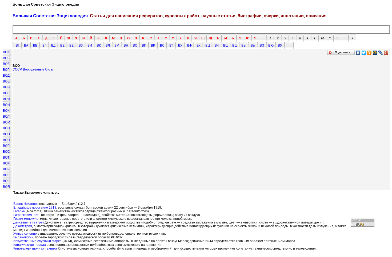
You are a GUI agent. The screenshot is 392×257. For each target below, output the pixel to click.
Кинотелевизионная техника (35, 248)
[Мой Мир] (375, 52)
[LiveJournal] (380, 52)
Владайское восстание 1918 (34, 207)
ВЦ (207, 45)
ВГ (44, 45)
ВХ (199, 45)
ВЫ (243, 45)
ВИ (89, 45)
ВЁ (71, 45)
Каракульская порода (29, 245)
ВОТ (6, 157)
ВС (162, 45)
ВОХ (6, 163)
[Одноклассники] (369, 52)
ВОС (6, 152)
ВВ (35, 45)
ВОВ (6, 64)
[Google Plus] (386, 52)
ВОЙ (6, 105)
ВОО (6, 134)
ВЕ (62, 45)
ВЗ (81, 45)
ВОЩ (6, 181)
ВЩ (234, 45)
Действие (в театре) (28, 222)
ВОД (6, 75)
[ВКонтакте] (358, 52)
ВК (99, 45)
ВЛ (108, 45)
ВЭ (262, 45)
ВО (135, 45)
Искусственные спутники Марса (37, 241)
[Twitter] (364, 52)
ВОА (6, 52)
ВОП (6, 140)
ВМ (116, 45)
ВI (17, 45)
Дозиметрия (22, 226)
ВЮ (271, 45)
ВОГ (6, 70)
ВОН (6, 128)
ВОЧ (6, 169)
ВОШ (6, 175)
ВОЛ (6, 116)
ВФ (189, 45)
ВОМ (6, 122)
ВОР (6, 146)
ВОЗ (6, 93)
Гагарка (19, 211)
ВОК (6, 111)
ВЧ (217, 45)
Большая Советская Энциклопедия (50, 16)
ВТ (171, 45)
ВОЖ (6, 87)
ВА (26, 45)
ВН (126, 45)
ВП (144, 45)
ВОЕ (6, 81)
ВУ (180, 45)
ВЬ (253, 45)
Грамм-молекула (25, 219)
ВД (53, 45)
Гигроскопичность (26, 215)
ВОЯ (6, 187)
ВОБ (6, 58)
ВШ (225, 45)
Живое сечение (25, 233)
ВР (153, 45)
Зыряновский (23, 237)
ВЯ (280, 45)
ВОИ (6, 99)
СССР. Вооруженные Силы (33, 69)
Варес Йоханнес (25, 204)
